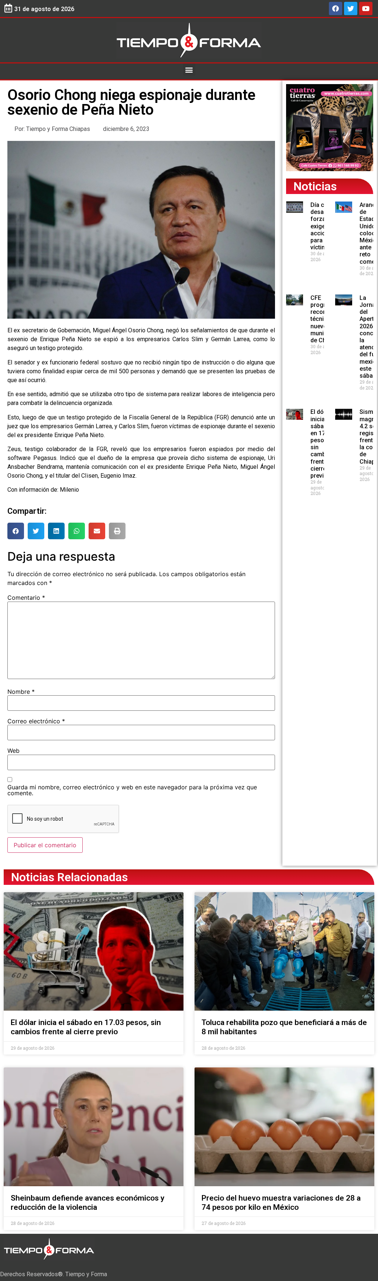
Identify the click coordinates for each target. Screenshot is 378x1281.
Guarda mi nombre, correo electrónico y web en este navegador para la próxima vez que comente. (132, 790)
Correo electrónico (36, 721)
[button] (189, 69)
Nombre (21, 692)
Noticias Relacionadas (69, 877)
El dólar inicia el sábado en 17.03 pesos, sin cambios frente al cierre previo (86, 1027)
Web (13, 751)
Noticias (315, 186)
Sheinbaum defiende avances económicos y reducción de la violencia (87, 1203)
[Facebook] (335, 8)
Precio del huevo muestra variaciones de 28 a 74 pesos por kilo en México (281, 1203)
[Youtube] (365, 8)
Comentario (26, 597)
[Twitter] (350, 8)
